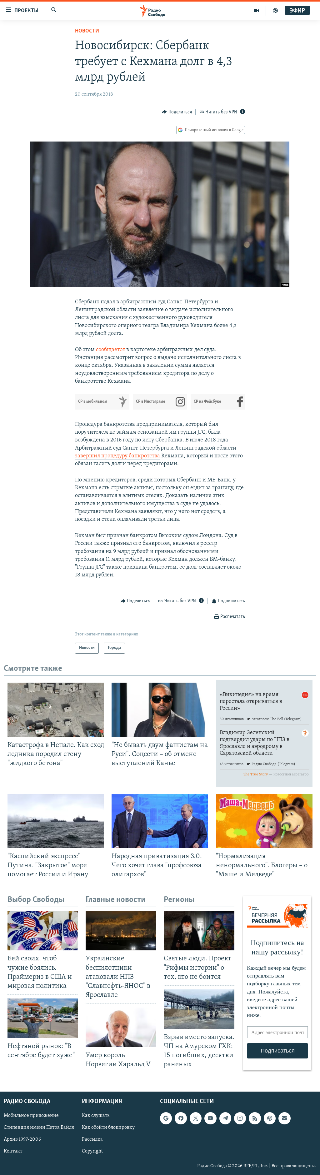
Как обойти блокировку (108, 1127)
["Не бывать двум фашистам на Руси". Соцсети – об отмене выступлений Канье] (160, 710)
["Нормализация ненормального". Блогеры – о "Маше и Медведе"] (264, 821)
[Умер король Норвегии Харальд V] (121, 1027)
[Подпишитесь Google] (166, 1118)
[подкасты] (275, 10)
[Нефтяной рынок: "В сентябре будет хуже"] (43, 1018)
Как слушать (95, 1115)
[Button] (177, 112)
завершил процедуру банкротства (117, 456)
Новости (87, 31)
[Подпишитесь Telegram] (225, 1118)
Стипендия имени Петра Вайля (39, 1127)
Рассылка (92, 1139)
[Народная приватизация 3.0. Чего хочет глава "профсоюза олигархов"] (160, 821)
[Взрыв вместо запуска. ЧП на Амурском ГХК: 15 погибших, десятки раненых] (199, 1009)
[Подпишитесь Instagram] (240, 1118)
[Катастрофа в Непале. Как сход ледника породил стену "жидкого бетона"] (56, 710)
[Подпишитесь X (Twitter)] (196, 1118)
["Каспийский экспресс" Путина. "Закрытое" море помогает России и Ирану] (56, 821)
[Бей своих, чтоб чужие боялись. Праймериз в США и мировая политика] (43, 930)
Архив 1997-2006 (22, 1139)
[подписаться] (284, 1118)
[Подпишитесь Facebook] (181, 1118)
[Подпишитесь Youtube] (210, 1118)
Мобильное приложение (31, 1115)
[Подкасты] (270, 1118)
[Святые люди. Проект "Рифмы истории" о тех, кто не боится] (199, 930)
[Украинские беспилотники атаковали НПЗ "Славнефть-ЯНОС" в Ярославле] (121, 930)
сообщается (110, 350)
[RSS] (255, 1118)
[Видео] (256, 10)
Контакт (13, 1151)
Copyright (92, 1151)
